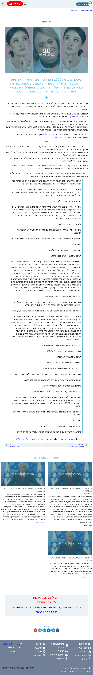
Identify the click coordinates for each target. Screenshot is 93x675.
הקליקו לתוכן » (87, 525)
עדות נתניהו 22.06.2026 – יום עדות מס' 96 (71, 557)
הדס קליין (74, 116)
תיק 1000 (20, 439)
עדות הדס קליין (31, 439)
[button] (25, 4)
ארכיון (81, 10)
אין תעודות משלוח (49, 134)
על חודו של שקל (70, 155)
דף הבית (88, 10)
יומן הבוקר (74, 10)
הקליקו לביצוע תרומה (47, 612)
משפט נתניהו (43, 439)
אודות (12, 651)
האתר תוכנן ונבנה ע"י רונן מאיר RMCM (18, 668)
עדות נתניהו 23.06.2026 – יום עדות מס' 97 (24, 488)
